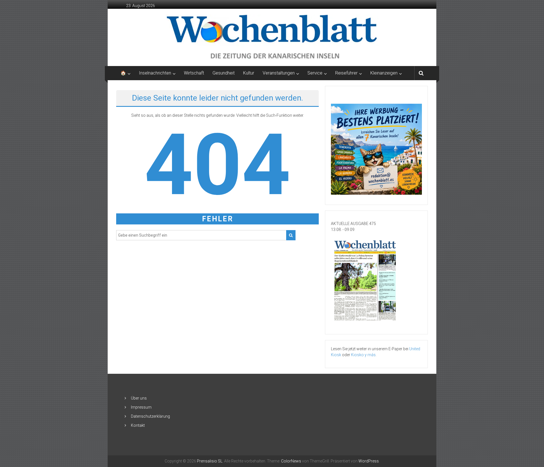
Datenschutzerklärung (150, 416)
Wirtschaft (194, 73)
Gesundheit (223, 73)
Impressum (141, 407)
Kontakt (138, 425)
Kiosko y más (363, 355)
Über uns (139, 398)
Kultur (248, 73)
